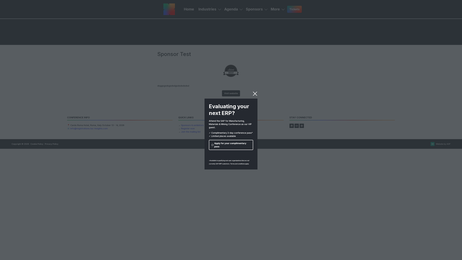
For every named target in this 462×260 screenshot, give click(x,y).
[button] (255, 94)
